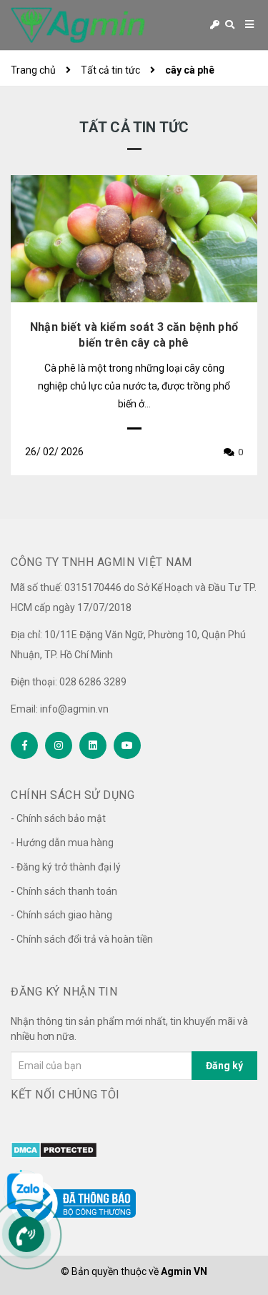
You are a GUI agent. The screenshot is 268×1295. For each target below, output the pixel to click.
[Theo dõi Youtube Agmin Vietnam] (127, 745)
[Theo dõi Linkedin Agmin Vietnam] (92, 745)
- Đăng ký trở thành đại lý (66, 867)
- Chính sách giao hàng (61, 915)
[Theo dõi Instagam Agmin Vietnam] (58, 745)
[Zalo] (25, 1191)
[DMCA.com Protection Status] (54, 1149)
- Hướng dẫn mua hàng (62, 842)
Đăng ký (224, 1065)
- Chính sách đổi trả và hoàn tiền (82, 939)
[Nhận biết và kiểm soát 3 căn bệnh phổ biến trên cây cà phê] (134, 238)
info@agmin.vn (74, 709)
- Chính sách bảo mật (58, 818)
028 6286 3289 (92, 682)
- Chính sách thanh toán (64, 891)
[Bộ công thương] (73, 1195)
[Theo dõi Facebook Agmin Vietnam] (24, 745)
